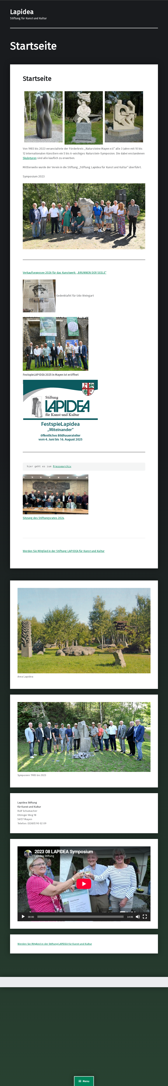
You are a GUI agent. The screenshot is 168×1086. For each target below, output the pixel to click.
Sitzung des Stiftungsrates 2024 (43, 518)
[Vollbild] (145, 916)
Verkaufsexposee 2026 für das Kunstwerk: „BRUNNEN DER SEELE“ (64, 272)
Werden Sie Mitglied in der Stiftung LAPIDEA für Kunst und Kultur (64, 551)
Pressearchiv (62, 466)
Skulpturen (30, 158)
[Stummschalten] (138, 916)
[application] (84, 883)
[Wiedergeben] (23, 916)
